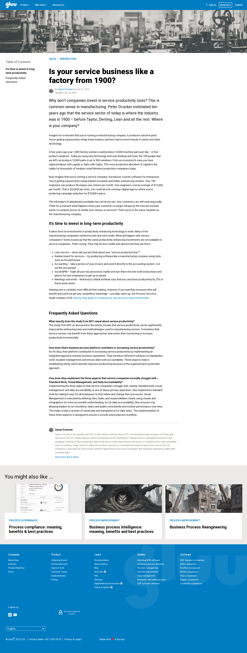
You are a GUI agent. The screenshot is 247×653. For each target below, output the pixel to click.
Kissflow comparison (190, 568)
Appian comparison (189, 579)
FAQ (96, 575)
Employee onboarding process (151, 579)
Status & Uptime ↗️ (103, 587)
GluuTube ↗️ (100, 571)
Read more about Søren (66, 457)
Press (11, 571)
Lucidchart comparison (191, 583)
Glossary (98, 579)
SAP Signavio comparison (192, 560)
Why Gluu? (40, 5)
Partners (12, 564)
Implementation (58, 575)
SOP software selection (148, 583)
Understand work (59, 560)
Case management (146, 575)
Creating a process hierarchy (150, 564)
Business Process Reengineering (198, 527)
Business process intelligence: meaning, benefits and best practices (121, 529)
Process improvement (104, 520)
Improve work (57, 568)
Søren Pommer (65, 89)
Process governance (23, 520)
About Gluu (13, 560)
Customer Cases (59, 571)
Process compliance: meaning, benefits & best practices (35, 529)
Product (24, 5)
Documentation (101, 560)
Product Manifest (16, 568)
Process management (147, 568)
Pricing (54, 579)
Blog (53, 58)
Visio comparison (188, 575)
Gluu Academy (101, 564)
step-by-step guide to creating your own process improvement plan (110, 297)
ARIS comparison (188, 564)
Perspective (68, 58)
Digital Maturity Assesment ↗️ (108, 583)
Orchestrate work (59, 564)
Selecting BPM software (148, 560)
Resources (58, 5)
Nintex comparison (189, 571)
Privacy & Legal (72, 639)
